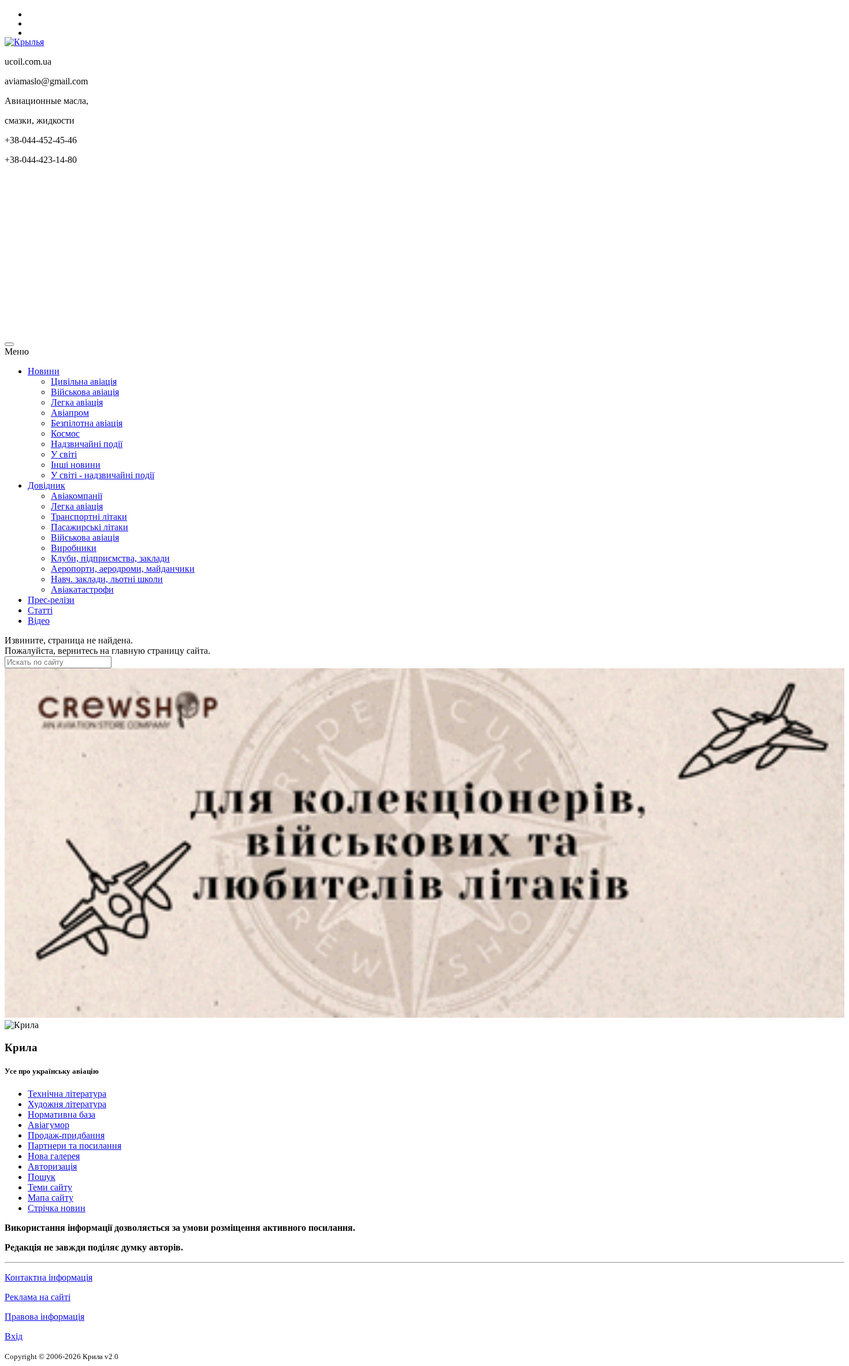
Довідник (46, 485)
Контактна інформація (48, 1277)
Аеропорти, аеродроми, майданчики (123, 569)
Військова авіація (85, 392)
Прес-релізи (51, 600)
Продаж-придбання (66, 1135)
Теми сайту (50, 1187)
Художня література (67, 1104)
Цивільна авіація (84, 381)
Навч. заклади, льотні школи (107, 579)
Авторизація (52, 1166)
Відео (39, 621)
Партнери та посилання (74, 1146)
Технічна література (67, 1094)
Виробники (73, 548)
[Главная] (24, 42)
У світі (64, 454)
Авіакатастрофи (82, 589)
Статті (40, 610)
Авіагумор (48, 1125)
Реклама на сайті (37, 1297)
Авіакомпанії (76, 496)
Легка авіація (77, 402)
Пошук (41, 1177)
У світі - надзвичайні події (102, 475)
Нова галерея (54, 1156)
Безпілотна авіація (86, 423)
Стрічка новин (56, 1208)
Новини (43, 371)
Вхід (14, 1336)
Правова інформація (44, 1317)
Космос (65, 433)
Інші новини (75, 465)
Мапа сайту (50, 1198)
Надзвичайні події (86, 444)
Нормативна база (61, 1114)
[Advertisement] (351, 255)
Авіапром (70, 413)
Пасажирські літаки (89, 527)
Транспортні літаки (89, 517)
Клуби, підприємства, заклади (110, 558)
